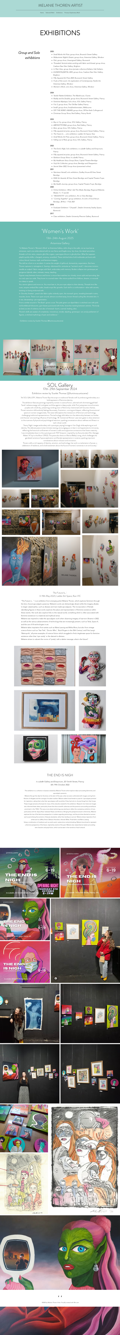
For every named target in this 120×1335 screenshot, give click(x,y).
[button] (44, 1148)
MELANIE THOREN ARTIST (60, 5)
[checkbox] (4, 1148)
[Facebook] (59, 1296)
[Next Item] (113, 357)
